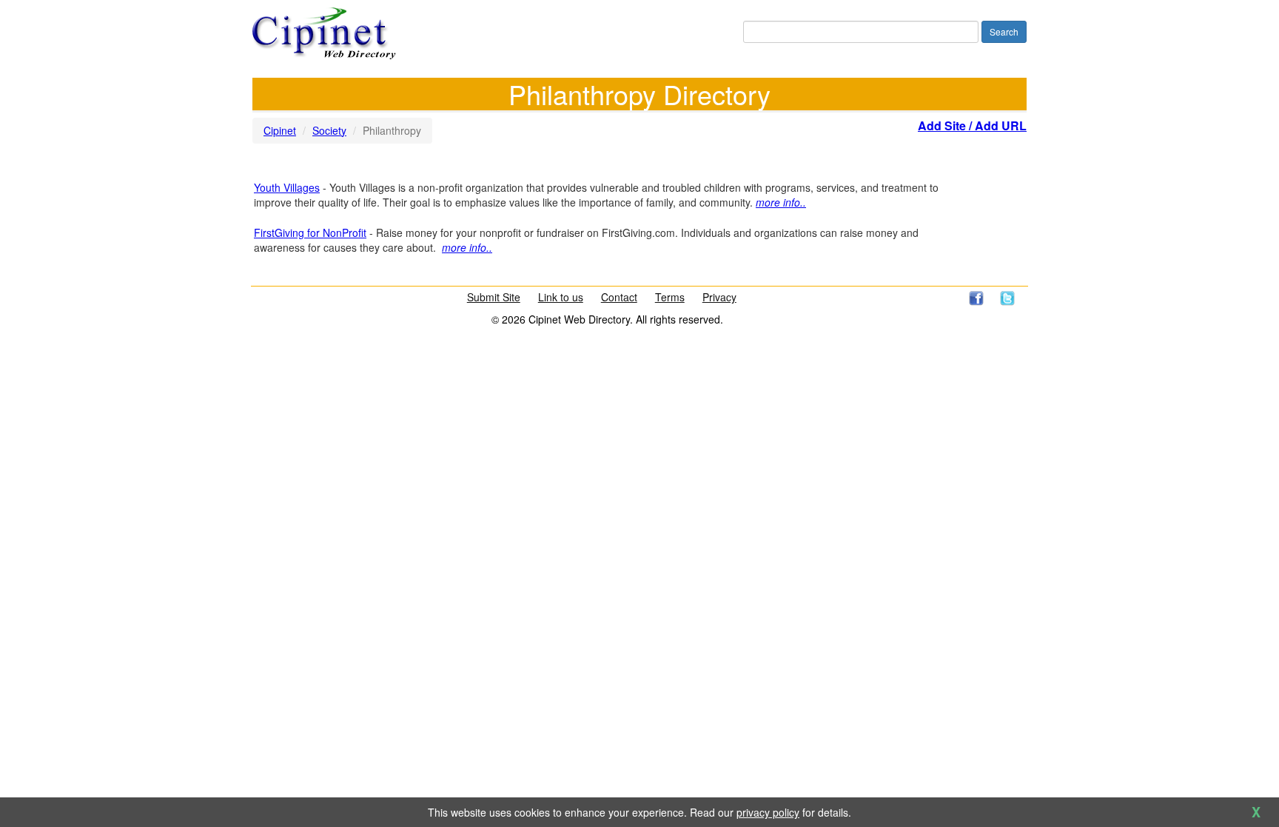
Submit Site (493, 296)
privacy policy (767, 812)
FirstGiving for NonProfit (310, 232)
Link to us (560, 296)
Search (1004, 31)
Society (329, 130)
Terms (670, 296)
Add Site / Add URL (972, 125)
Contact (619, 296)
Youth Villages (287, 187)
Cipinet (279, 130)
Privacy (719, 296)
